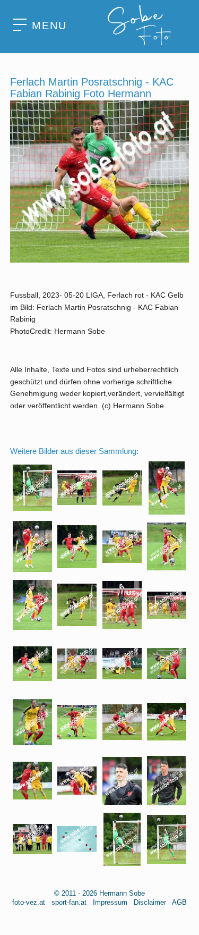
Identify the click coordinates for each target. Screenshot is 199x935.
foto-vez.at (28, 902)
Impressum (110, 902)
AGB (179, 902)
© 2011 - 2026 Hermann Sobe (99, 893)
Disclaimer (150, 902)
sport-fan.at (68, 902)
